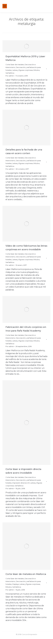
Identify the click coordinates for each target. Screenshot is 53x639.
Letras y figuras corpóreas (22, 70)
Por (10, 76)
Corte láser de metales (15, 64)
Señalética (10, 73)
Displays (15, 584)
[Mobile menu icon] (4, 6)
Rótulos (37, 70)
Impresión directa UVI (21, 483)
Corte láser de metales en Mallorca (26, 574)
